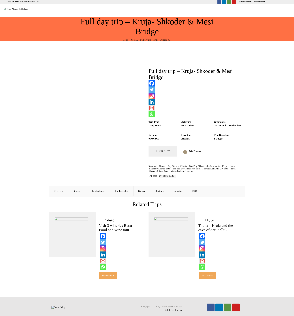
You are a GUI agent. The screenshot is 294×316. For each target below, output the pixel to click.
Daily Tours (155, 125)
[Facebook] (219, 2)
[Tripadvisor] (229, 2)
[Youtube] (234, 2)
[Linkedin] (224, 2)
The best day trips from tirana (187, 169)
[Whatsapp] (152, 114)
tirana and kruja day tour (216, 169)
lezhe (232, 166)
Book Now (163, 151)
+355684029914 (258, 1)
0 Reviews (154, 138)
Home (125, 40)
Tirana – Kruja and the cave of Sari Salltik (215, 227)
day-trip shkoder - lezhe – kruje (204, 166)
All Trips (134, 40)
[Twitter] (152, 89)
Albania (185, 138)
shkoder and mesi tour (159, 169)
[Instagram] (152, 96)
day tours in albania (177, 166)
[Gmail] (152, 108)
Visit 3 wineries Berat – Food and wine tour (117, 227)
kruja (224, 166)
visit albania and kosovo (182, 171)
